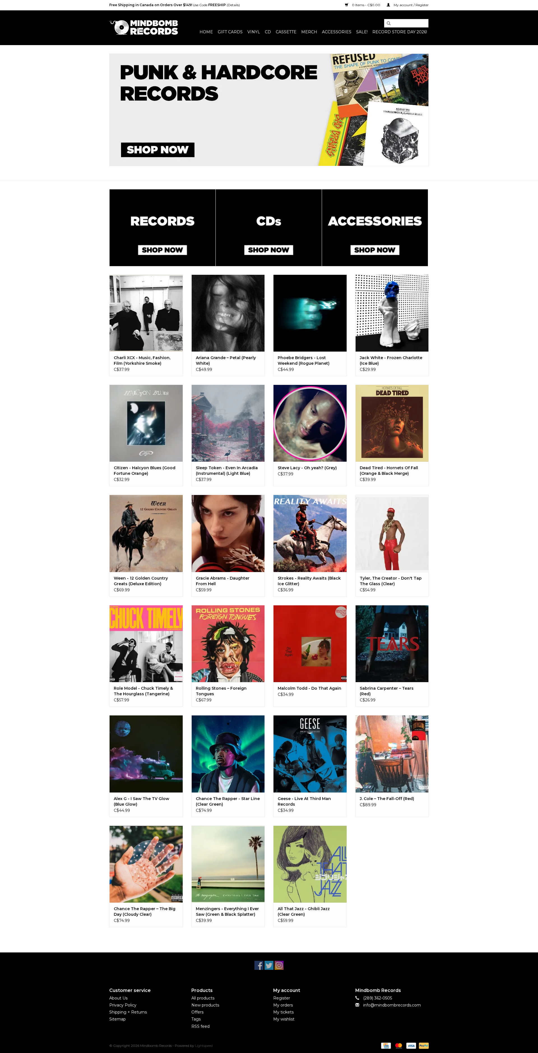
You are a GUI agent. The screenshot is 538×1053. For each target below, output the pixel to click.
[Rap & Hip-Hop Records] (269, 110)
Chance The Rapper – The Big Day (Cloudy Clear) (144, 911)
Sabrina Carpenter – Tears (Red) (387, 691)
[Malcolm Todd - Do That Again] (310, 643)
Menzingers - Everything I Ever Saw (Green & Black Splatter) (227, 911)
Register (281, 998)
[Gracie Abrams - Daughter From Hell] (228, 533)
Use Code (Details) (174, 5)
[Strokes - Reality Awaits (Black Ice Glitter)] (310, 533)
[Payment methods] (385, 1045)
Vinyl (253, 31)
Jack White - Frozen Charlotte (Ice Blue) (391, 360)
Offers (197, 1012)
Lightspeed (204, 1045)
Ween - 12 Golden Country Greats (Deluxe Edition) (141, 581)
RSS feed (200, 1026)
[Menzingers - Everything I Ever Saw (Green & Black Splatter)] (228, 864)
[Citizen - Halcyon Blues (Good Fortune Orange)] (146, 423)
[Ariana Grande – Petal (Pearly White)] (228, 313)
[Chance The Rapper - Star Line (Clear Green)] (228, 753)
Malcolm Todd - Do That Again (309, 688)
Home (206, 31)
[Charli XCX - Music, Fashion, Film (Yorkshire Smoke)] (146, 313)
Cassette (286, 31)
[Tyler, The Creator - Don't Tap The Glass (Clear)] (392, 533)
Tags (196, 1019)
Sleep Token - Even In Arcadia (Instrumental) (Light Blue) (227, 470)
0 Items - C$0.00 (366, 5)
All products (202, 998)
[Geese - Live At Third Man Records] (310, 753)
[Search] (386, 23)
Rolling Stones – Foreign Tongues (221, 691)
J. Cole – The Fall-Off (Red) (387, 798)
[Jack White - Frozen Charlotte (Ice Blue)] (392, 313)
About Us (118, 998)
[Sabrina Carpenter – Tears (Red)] (392, 643)
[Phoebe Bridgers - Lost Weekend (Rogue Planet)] (310, 313)
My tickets (283, 1012)
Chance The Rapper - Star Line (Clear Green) (228, 801)
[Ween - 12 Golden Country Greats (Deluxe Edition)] (146, 533)
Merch (309, 31)
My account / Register (411, 5)
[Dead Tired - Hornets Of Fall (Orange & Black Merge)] (392, 423)
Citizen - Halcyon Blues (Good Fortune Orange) (144, 470)
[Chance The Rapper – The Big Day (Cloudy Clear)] (146, 864)
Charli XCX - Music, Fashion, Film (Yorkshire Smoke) (142, 360)
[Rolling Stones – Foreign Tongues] (228, 643)
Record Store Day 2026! (399, 31)
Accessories (336, 31)
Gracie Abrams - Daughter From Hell (222, 581)
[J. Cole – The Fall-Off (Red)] (392, 753)
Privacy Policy (122, 1005)
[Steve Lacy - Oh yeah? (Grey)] (310, 423)
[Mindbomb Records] (143, 27)
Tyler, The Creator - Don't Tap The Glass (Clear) (391, 581)
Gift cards (230, 31)
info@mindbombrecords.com (392, 1005)
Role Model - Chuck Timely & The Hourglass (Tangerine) (143, 691)
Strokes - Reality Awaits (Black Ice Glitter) (309, 581)
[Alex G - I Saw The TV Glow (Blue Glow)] (146, 753)
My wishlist (283, 1019)
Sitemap (117, 1019)
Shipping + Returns (128, 1012)
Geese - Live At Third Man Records (304, 801)
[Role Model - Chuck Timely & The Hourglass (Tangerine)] (146, 643)
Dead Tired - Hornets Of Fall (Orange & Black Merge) (389, 470)
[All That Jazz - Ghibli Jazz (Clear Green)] (310, 864)
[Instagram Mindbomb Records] (279, 965)
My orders (283, 1005)
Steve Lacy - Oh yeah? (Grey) (307, 467)
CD (268, 31)
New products (205, 1005)
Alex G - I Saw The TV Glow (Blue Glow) (141, 801)
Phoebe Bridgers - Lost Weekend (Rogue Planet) (304, 360)
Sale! (362, 31)
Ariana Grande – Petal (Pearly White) (226, 360)
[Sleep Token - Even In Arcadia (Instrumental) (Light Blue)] (228, 423)
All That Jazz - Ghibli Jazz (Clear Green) (304, 911)
